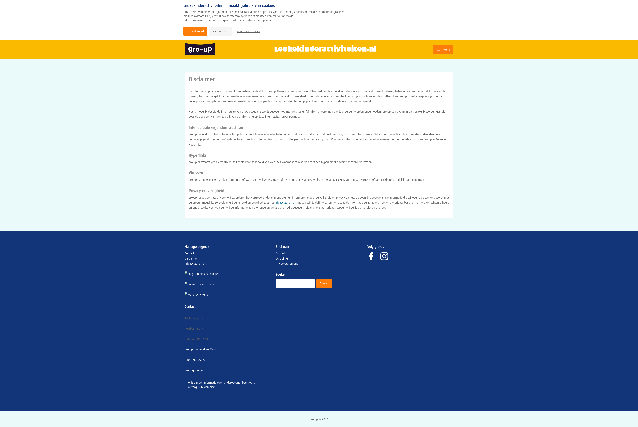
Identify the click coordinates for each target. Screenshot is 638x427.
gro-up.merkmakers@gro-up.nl (204, 349)
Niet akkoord (220, 31)
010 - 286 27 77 (195, 359)
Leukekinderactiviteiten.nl (325, 48)
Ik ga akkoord (195, 31)
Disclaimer (191, 258)
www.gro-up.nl (194, 370)
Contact (189, 253)
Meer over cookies (248, 31)
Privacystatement (286, 202)
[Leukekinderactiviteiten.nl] (201, 49)
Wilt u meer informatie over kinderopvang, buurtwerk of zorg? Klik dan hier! (221, 385)
